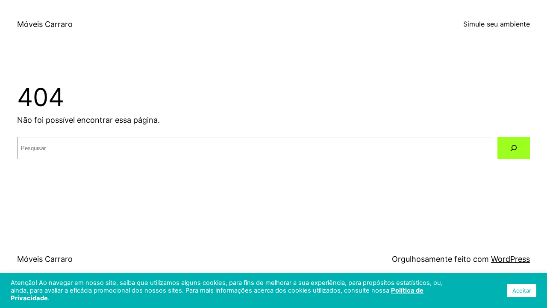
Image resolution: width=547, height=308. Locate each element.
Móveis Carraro (45, 24)
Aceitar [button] (521, 290)
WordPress (510, 259)
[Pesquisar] (513, 148)
